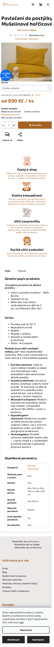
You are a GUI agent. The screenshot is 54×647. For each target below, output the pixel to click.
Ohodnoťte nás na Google (27, 544)
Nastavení (26, 629)
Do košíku (37, 125)
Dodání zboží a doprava (14, 576)
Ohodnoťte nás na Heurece (28, 547)
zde (22, 622)
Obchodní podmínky (12, 579)
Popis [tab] (7, 271)
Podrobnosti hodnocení (27, 38)
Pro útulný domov (27, 30)
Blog (4, 572)
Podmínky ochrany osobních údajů (19, 583)
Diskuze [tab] (22, 271)
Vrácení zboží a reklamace (15, 591)
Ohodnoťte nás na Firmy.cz (25, 541)
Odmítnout (13, 639)
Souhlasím (38, 639)
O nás (5, 568)
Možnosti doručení (10, 114)
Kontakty (6, 587)
